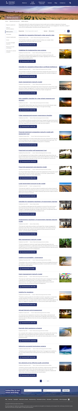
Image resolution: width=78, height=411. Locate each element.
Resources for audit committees (10, 47)
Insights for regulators (26, 292)
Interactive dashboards (11, 37)
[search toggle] (70, 3)
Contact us (62, 2)
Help (6, 399)
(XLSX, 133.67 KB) (28, 234)
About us (24, 2)
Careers (50, 2)
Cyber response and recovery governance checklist (35, 115)
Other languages (63, 399)
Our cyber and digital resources (10, 43)
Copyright (15, 399)
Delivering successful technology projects (32, 346)
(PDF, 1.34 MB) (28, 268)
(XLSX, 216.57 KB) (28, 322)
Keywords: (21, 31)
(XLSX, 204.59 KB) (29, 161)
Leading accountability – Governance (31, 257)
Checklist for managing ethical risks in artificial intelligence (38, 67)
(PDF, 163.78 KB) (28, 375)
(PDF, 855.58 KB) (28, 76)
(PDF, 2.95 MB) (28, 214)
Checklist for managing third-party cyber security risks (36, 35)
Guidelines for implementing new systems (32, 50)
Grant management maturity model (30, 274)
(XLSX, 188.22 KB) (29, 178)
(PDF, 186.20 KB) (28, 357)
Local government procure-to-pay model (32, 183)
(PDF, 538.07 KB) (28, 304)
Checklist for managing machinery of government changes (38, 201)
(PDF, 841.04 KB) (28, 44)
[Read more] (65, 38)
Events (7, 40)
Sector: (46, 31)
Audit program (32, 3)
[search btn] (68, 31)
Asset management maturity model (30, 82)
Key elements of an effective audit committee (34, 363)
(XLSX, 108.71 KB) (28, 286)
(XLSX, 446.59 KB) (29, 340)
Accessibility (55, 399)
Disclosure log (32, 399)
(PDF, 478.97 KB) (28, 126)
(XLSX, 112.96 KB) (28, 196)
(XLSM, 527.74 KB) (29, 144)
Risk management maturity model (30, 239)
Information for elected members (11, 51)
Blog (56, 2)
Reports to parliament (10, 24)
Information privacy (41, 399)
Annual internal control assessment (30, 310)
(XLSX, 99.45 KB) (28, 252)
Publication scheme (23, 399)
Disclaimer (49, 399)
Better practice (9, 31)
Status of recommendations (10, 28)
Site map (10, 399)
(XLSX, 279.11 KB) (28, 93)
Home (6, 21)
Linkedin (68, 399)
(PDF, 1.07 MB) (28, 61)
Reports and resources (42, 3)
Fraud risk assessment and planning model (33, 167)
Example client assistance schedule (30, 328)
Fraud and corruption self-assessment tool (33, 150)
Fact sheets (8, 34)
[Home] (10, 3)
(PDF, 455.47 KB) (28, 109)
